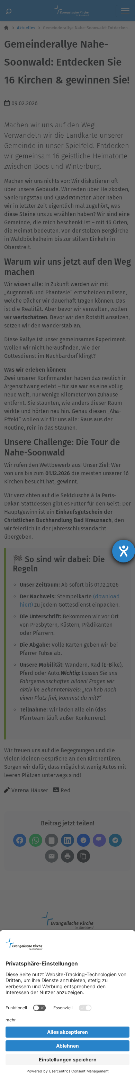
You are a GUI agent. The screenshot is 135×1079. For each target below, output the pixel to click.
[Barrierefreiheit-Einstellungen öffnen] (123, 551)
